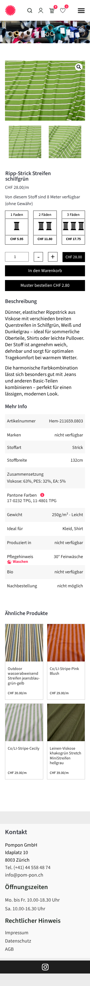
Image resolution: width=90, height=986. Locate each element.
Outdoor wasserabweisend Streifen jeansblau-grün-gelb (24, 676)
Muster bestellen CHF (45, 285)
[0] (63, 10)
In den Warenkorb (45, 271)
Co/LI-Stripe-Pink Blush (64, 671)
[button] (81, 10)
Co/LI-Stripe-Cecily (23, 748)
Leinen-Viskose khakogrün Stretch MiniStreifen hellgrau (65, 756)
